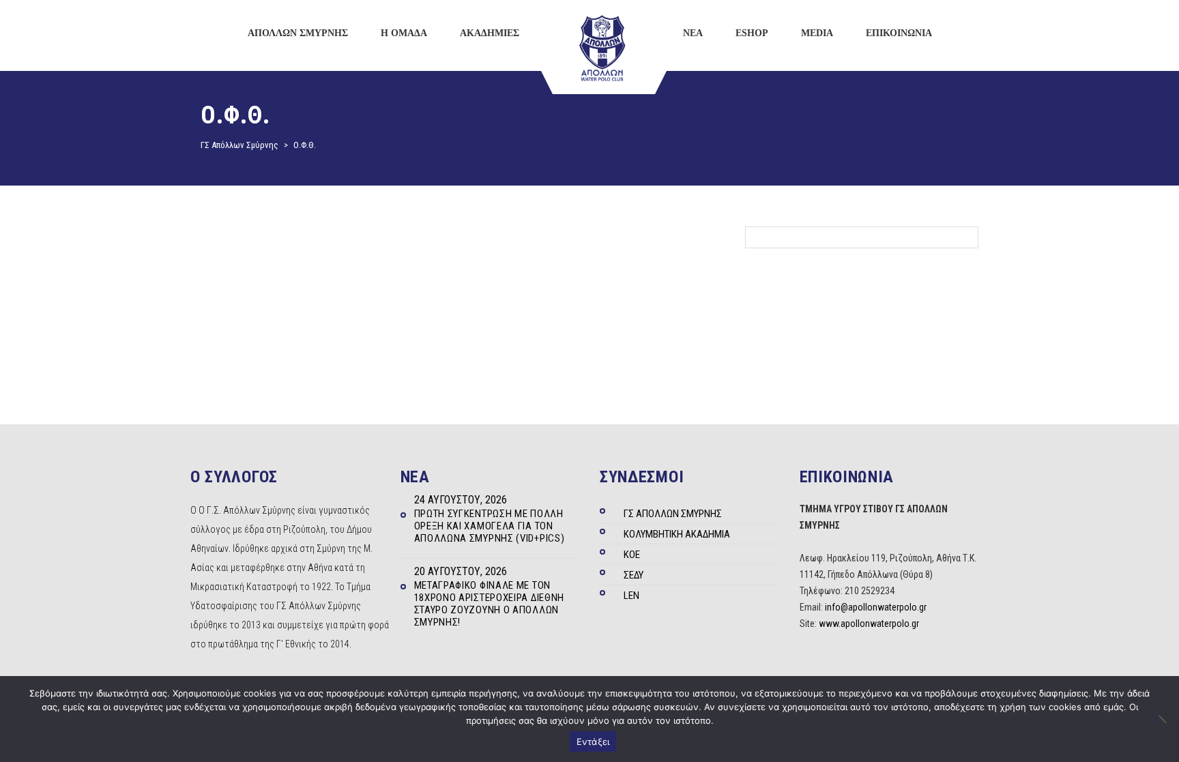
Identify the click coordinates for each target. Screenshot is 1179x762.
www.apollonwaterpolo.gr (869, 623)
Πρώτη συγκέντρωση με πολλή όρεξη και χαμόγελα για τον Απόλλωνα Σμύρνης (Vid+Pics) (489, 526)
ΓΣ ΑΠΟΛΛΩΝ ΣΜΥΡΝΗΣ (673, 514)
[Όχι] (1162, 719)
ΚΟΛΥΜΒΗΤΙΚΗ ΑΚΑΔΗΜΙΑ (677, 534)
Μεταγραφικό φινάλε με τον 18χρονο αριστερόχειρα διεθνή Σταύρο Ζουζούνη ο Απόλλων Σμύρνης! (489, 603)
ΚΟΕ (632, 554)
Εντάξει (593, 741)
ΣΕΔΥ (633, 575)
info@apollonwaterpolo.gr (876, 607)
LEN (631, 595)
